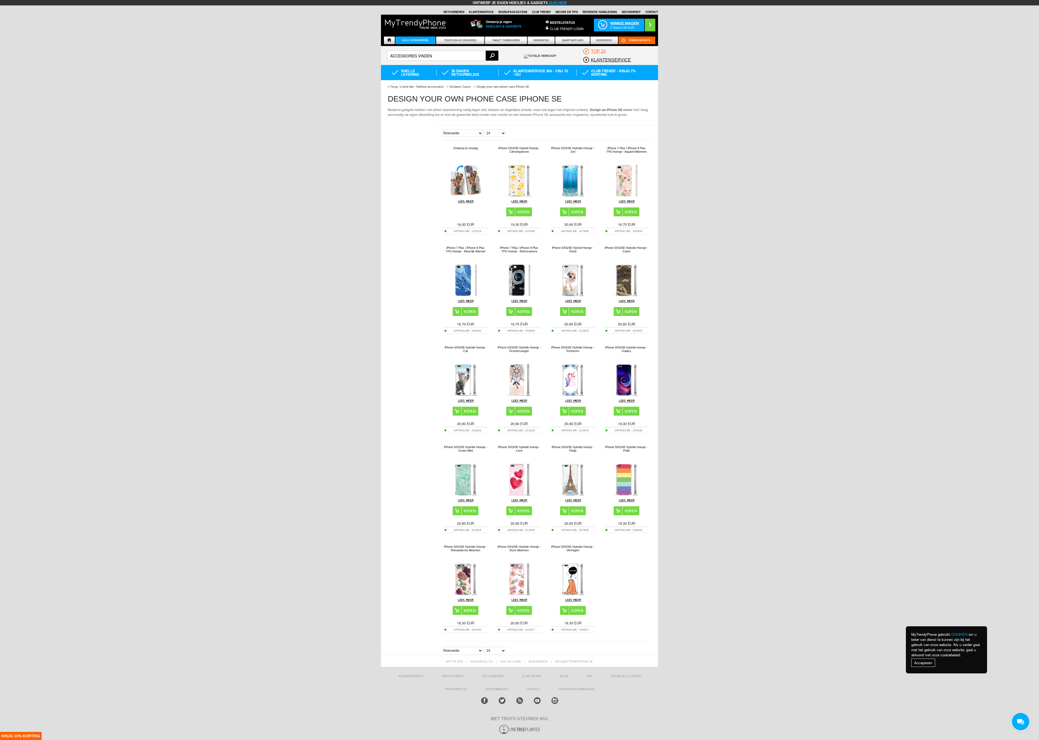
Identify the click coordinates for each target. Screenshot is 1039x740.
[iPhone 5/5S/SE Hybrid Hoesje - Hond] (573, 295)
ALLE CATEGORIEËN (415, 40)
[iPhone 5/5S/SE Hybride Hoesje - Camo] (626, 295)
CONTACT (533, 689)
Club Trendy (541, 12)
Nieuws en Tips (566, 12)
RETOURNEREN (453, 12)
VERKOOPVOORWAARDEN (576, 689)
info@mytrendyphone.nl (574, 661)
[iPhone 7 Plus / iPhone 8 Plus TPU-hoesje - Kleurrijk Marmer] (465, 295)
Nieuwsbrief (631, 12)
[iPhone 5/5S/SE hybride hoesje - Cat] (465, 394)
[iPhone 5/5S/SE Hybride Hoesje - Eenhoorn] (573, 394)
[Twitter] (502, 700)
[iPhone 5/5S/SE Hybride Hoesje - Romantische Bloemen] (465, 593)
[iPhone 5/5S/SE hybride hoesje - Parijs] (573, 494)
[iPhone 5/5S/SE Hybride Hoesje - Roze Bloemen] (519, 593)
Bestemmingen (497, 689)
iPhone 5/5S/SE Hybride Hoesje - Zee (572, 149)
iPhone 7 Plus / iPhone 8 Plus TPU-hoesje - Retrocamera (519, 249)
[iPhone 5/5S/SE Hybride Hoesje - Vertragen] (573, 593)
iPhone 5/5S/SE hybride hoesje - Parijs (573, 448)
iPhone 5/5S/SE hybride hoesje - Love (519, 448)
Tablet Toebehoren (506, 40)
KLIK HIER (558, 3)
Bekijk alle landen (626, 676)
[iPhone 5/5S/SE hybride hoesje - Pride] (626, 494)
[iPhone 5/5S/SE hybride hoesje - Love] (519, 494)
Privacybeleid (456, 689)
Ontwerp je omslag (465, 148)
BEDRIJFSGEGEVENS (512, 12)
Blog (564, 676)
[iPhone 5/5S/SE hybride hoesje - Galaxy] (626, 394)
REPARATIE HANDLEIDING (600, 12)
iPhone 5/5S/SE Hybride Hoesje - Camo (626, 249)
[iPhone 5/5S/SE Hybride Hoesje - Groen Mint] (465, 494)
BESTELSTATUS (562, 22)
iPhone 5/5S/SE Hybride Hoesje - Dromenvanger (519, 349)
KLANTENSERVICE (481, 12)
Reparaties (541, 40)
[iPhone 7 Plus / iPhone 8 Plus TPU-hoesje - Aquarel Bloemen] (626, 195)
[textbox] (442, 56)
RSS (590, 676)
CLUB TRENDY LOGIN (567, 28)
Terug (394, 86)
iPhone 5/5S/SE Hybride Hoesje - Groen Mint (465, 448)
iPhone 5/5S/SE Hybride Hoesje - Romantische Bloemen (465, 548)
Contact (651, 12)
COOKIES (959, 634)
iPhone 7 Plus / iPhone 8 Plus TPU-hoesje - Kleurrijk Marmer (466, 249)
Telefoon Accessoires (460, 40)
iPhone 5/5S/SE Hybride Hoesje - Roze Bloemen (519, 548)
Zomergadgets (639, 40)
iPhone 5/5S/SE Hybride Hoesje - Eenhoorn (572, 349)
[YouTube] (537, 700)
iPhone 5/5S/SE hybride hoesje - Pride (626, 448)
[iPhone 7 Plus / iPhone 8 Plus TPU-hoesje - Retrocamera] (519, 295)
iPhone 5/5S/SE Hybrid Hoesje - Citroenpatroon (519, 149)
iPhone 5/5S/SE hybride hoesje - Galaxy (626, 349)
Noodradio (604, 40)
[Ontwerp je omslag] (465, 195)
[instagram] (554, 700)
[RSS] (519, 700)
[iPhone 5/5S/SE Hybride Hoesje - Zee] (573, 195)
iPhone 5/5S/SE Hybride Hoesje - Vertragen (572, 548)
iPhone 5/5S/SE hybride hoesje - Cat (466, 349)
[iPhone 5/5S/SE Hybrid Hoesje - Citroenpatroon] (519, 195)
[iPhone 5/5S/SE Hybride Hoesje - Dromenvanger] (519, 394)
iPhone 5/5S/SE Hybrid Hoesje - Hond (573, 249)
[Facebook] (484, 700)
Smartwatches (572, 40)
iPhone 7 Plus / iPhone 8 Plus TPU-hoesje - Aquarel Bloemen (626, 149)
